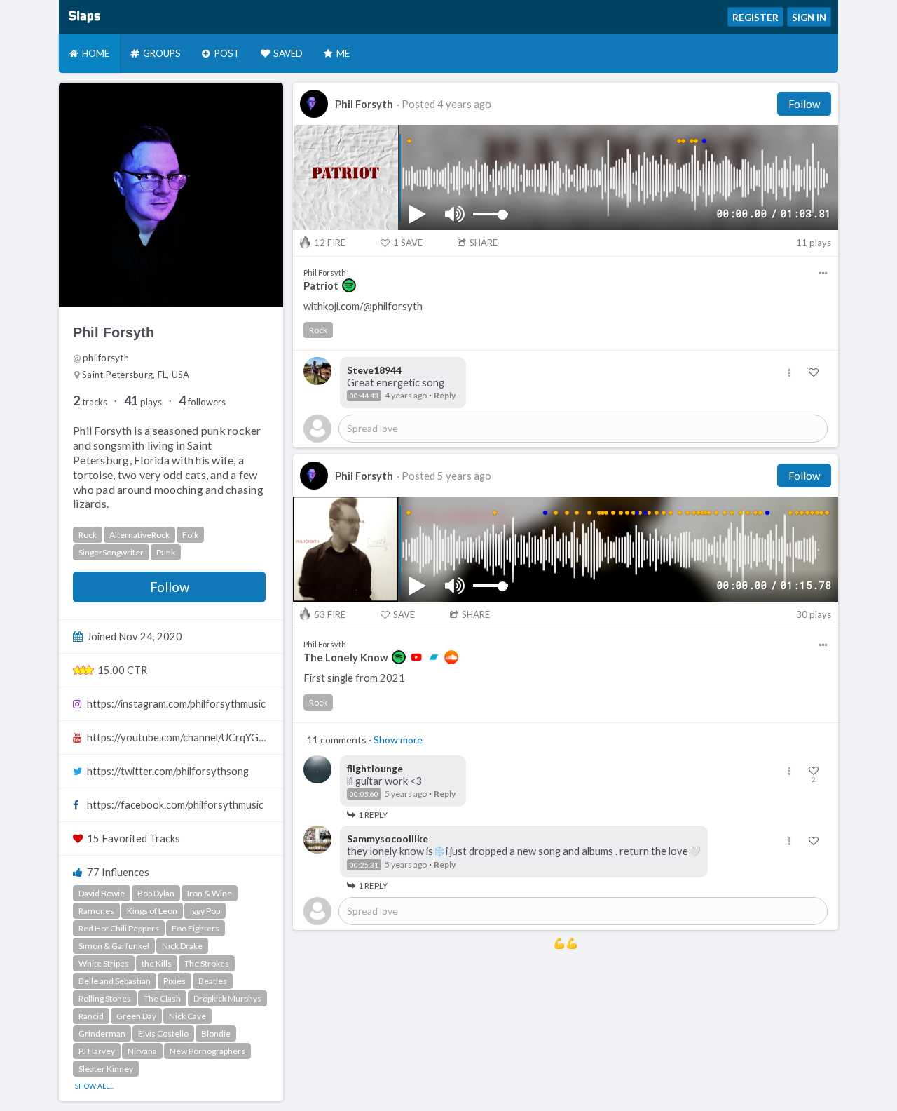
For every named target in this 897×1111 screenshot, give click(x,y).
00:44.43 (364, 395)
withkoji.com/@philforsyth (363, 306)
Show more (398, 740)
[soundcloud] (451, 657)
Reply (445, 395)
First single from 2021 (354, 678)
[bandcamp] (434, 657)
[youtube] (416, 657)
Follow (169, 587)
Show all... (94, 1086)
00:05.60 (364, 794)
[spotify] (349, 285)
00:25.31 (364, 865)
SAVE (408, 242)
